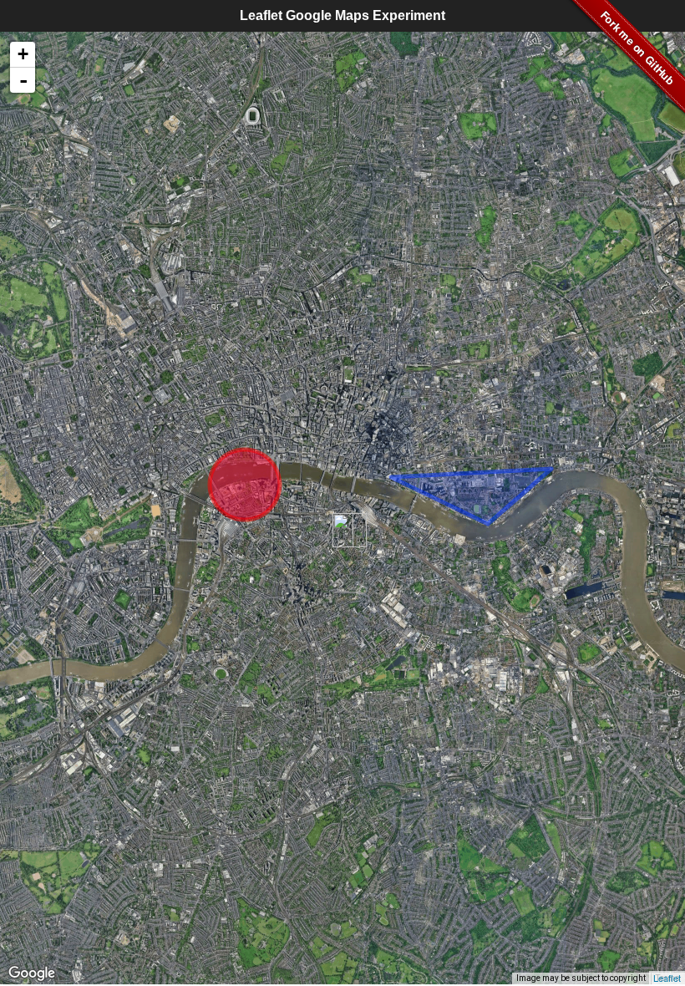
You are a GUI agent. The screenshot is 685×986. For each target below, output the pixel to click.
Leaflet (667, 977)
